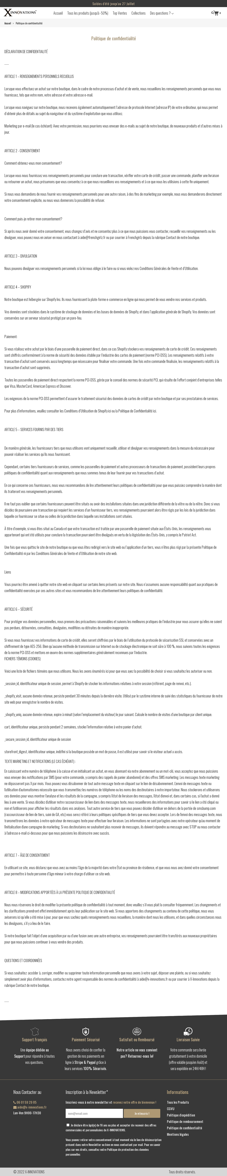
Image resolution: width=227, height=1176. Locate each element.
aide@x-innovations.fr (32, 1107)
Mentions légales (178, 1134)
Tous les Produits (178, 1102)
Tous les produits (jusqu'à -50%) (87, 13)
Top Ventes (120, 13)
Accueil (58, 13)
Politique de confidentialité (184, 1127)
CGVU (170, 1108)
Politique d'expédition (181, 1114)
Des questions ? (160, 13)
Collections (138, 13)
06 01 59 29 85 (26, 1102)
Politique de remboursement (185, 1121)
